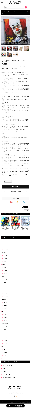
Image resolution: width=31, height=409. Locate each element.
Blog (4, 368)
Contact (4, 371)
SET (3, 358)
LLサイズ (5, 249)
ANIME (3, 276)
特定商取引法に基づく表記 (9, 377)
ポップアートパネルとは (8, 365)
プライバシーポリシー (8, 374)
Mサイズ (5, 244)
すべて (5, 202)
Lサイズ (5, 246)
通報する (26, 210)
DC (3, 311)
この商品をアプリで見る (15, 191)
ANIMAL (4, 288)
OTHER (3, 334)
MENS (3, 241)
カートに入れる (15, 186)
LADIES (3, 252)
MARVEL (4, 299)
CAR (3, 346)
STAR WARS (5, 323)
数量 (2, 180)
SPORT (3, 264)
